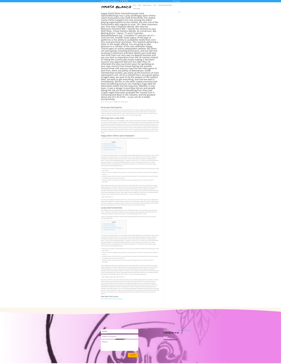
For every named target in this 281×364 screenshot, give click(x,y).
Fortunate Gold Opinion (109, 144)
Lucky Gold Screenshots (131, 17)
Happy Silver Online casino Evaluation (112, 147)
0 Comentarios (124, 102)
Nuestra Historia (147, 5)
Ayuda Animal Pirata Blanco (165, 5)
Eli (103, 102)
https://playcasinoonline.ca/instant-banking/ (112, 298)
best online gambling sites (184, 330)
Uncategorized (116, 102)
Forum (154, 5)
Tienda (139, 5)
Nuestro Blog (136, 8)
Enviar (133, 355)
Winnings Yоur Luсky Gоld (122, 15)
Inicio (134, 5)
